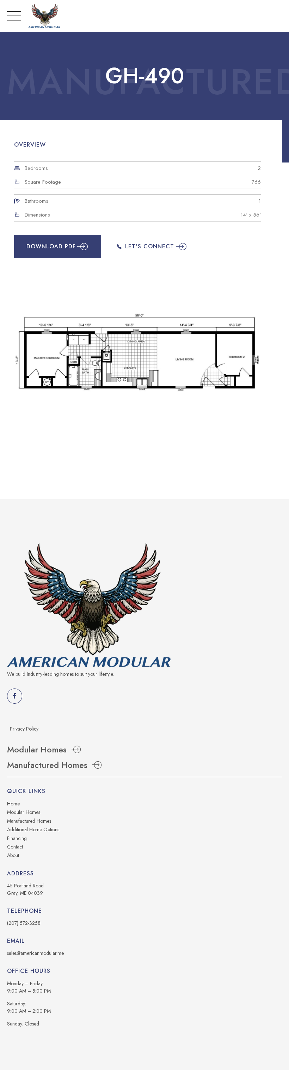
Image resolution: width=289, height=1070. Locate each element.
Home (13, 803)
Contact (15, 846)
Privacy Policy (24, 728)
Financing (17, 838)
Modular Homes (23, 812)
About (13, 855)
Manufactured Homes (29, 820)
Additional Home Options (33, 829)
